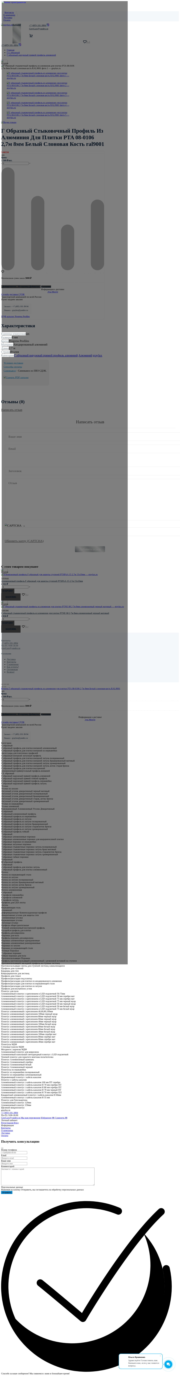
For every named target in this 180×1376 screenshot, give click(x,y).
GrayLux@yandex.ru (11, 1118)
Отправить (6, 1192)
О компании (7, 1130)
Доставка (5, 1133)
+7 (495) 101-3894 (9, 1113)
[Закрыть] (2, 1148)
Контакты (6, 1128)
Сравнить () (61, 1118)
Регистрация (7, 1123)
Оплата (4, 1135)
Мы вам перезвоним (30, 1118)
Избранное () (48, 1118)
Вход (16, 1123)
